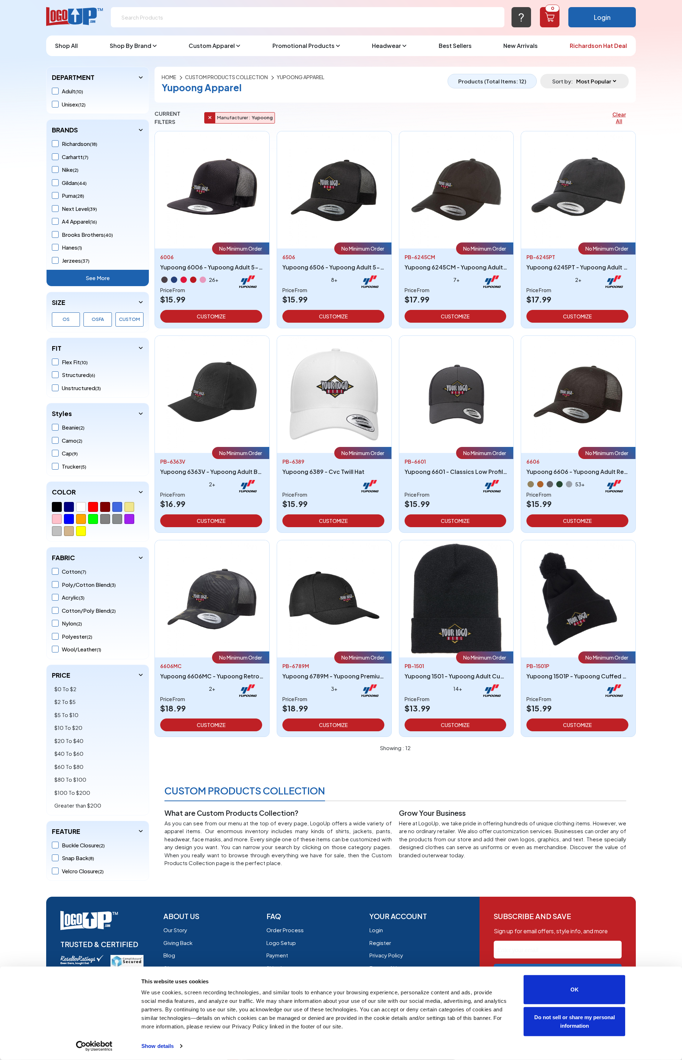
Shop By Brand (130, 45)
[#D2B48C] (69, 531)
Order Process (285, 930)
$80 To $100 (70, 779)
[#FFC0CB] (57, 519)
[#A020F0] (129, 519)
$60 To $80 (68, 766)
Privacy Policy (386, 955)
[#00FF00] (93, 519)
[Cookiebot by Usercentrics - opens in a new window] (94, 1046)
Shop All (66, 45)
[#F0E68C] (129, 507)
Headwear (386, 45)
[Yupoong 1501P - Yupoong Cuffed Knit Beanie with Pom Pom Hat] (578, 598)
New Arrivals (520, 45)
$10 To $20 (68, 727)
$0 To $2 (65, 688)
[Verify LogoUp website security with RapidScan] (127, 960)
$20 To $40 (68, 740)
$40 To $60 (68, 753)
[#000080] (69, 507)
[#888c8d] (117, 519)
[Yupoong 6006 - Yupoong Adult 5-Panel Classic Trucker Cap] (212, 189)
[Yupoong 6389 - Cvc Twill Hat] (334, 393)
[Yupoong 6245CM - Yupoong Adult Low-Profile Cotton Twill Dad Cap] (456, 189)
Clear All (619, 117)
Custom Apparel (212, 45)
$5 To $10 (66, 714)
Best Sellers (455, 45)
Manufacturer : (233, 117)
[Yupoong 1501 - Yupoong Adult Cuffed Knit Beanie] (456, 598)
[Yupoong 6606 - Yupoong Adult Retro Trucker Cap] (578, 393)
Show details (157, 1046)
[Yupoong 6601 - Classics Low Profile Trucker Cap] (456, 393)
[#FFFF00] (81, 531)
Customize (211, 316)
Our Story (175, 930)
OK (574, 990)
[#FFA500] (81, 519)
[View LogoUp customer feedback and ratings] (81, 959)
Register (380, 942)
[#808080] (105, 519)
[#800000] (105, 507)
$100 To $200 (72, 792)
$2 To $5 (65, 701)
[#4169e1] (117, 507)
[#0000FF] (69, 519)
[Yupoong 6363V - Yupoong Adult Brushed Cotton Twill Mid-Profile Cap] (212, 393)
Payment (277, 955)
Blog (169, 955)
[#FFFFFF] (81, 507)
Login (602, 17)
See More (98, 277)
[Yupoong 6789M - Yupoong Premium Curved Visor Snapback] (334, 598)
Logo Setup (281, 942)
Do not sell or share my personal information (574, 1021)
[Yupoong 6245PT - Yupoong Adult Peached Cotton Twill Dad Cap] (578, 189)
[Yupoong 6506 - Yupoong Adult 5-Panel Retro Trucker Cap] (334, 189)
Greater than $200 (77, 805)
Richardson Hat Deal (598, 45)
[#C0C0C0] (57, 531)
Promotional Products (303, 45)
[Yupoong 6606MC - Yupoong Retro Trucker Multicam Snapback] (212, 598)
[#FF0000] (93, 507)
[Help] (521, 17)
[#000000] (57, 507)
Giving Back (178, 942)
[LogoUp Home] (75, 16)
